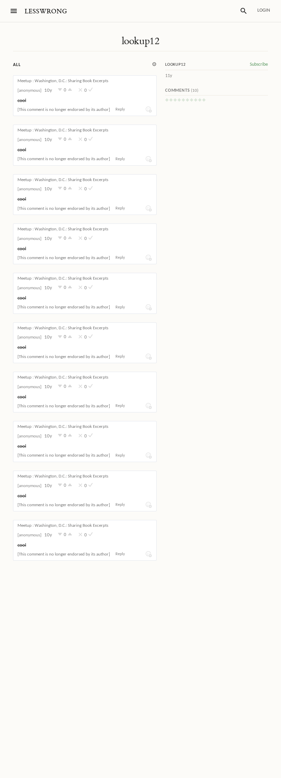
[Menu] (13, 11)
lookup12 (140, 41)
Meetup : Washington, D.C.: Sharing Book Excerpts (62, 81)
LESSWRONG (46, 11)
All (17, 65)
